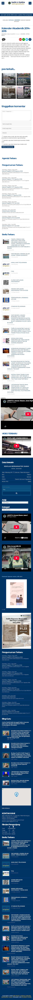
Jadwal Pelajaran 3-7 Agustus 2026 (11, 195)
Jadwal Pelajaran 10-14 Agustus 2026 (12, 187)
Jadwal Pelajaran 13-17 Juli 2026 (10, 225)
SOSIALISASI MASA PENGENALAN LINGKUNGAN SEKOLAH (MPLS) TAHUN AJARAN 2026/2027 (23, 93)
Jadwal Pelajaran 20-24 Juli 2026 (11, 218)
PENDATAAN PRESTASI (9, 211)
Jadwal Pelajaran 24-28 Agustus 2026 (12, 171)
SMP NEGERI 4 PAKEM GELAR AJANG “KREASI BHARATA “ (22, 82)
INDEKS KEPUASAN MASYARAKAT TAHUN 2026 (8, 96)
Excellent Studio (26, 997)
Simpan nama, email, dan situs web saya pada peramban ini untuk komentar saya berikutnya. (14, 137)
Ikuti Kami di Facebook (5, 808)
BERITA (3, 35)
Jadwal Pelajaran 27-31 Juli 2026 (10, 203)
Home (12, 20)
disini (21, 576)
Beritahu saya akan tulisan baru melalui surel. (15, 144)
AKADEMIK (17, 20)
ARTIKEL (27, 34)
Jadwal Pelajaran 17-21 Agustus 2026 (12, 179)
